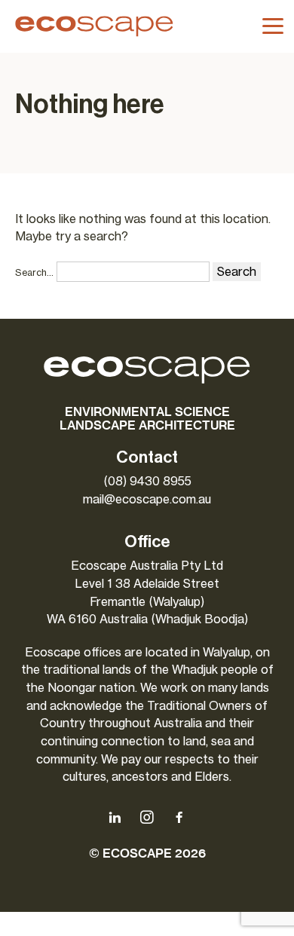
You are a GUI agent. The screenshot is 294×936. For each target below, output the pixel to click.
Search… (34, 272)
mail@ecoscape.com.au (147, 499)
